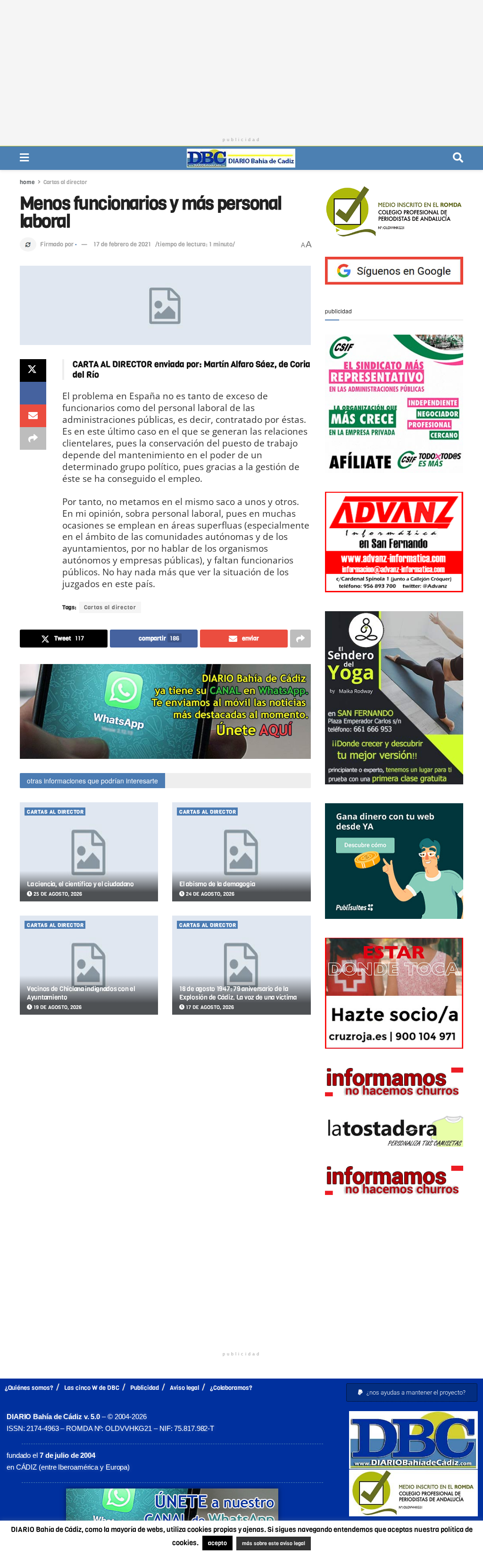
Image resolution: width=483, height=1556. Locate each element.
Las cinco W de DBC (91, 1388)
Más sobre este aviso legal (265, 1544)
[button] (411, 1392)
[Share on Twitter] (33, 370)
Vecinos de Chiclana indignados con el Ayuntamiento (81, 993)
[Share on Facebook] (33, 393)
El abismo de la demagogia (217, 884)
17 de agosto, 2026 (209, 1007)
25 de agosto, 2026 (57, 894)
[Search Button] (458, 158)
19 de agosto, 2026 (57, 1007)
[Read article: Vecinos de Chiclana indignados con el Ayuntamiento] (89, 965)
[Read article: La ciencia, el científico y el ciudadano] (89, 851)
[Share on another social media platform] (33, 438)
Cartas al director (65, 182)
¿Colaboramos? (231, 1388)
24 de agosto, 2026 (209, 894)
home (27, 182)
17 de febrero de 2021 (122, 244)
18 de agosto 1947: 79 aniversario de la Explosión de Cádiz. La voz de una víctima (238, 993)
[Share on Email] (33, 415)
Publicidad (144, 1388)
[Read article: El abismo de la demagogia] (241, 851)
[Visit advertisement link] (165, 711)
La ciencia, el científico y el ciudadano (80, 884)
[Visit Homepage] (241, 158)
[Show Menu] (24, 158)
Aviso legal (184, 1388)
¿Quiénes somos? (29, 1388)
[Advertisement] (241, 66)
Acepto (345, 1544)
